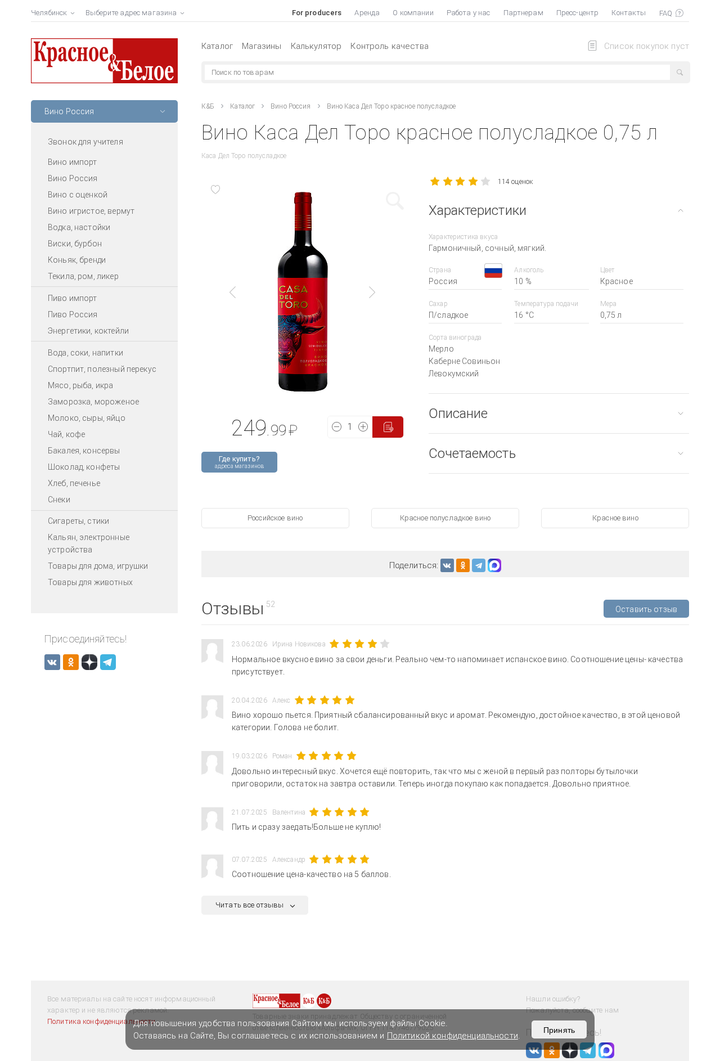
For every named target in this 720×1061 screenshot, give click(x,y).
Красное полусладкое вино (445, 518)
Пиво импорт (72, 298)
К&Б (207, 106)
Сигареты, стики (78, 520)
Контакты (628, 12)
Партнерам (523, 12)
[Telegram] (478, 565)
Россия (443, 281)
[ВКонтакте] (447, 565)
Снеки (59, 499)
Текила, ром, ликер (83, 276)
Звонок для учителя (85, 141)
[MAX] (494, 565)
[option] (302, 292)
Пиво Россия (73, 314)
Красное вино (615, 518)
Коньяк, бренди (77, 259)
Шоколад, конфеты (84, 466)
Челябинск (49, 12)
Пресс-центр (577, 12)
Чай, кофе (66, 434)
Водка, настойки (79, 227)
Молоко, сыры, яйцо (86, 417)
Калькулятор (316, 46)
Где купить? (239, 462)
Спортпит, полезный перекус (102, 369)
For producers (317, 12)
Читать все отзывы (249, 905)
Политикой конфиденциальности (452, 1036)
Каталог (217, 46)
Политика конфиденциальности (101, 1021)
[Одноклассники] (463, 565)
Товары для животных (90, 582)
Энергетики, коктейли (88, 330)
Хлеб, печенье (74, 483)
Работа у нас (468, 12)
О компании (413, 12)
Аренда (367, 12)
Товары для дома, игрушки (98, 565)
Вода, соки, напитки (85, 352)
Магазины (261, 46)
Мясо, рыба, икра (80, 385)
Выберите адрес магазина (131, 12)
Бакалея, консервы (84, 450)
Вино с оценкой (77, 194)
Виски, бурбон (75, 243)
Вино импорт (72, 162)
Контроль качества (389, 46)
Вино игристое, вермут (91, 210)
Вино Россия (73, 178)
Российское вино (275, 518)
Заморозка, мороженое (93, 401)
